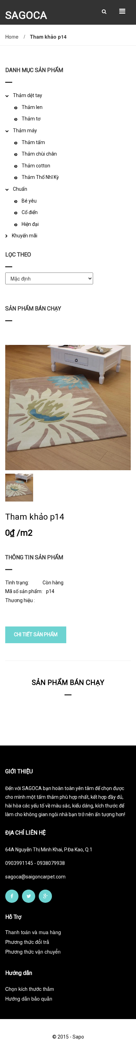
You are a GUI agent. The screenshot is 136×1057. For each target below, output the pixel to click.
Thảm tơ (31, 118)
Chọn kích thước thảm (29, 988)
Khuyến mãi (24, 235)
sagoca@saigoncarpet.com (35, 876)
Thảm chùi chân (39, 154)
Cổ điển (30, 212)
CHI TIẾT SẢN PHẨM (36, 634)
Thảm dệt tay (27, 95)
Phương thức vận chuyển (33, 951)
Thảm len (32, 107)
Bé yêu (29, 201)
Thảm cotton (36, 165)
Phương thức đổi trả (27, 941)
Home (11, 36)
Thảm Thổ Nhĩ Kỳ (40, 177)
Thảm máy (25, 130)
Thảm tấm (33, 142)
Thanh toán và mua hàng (33, 932)
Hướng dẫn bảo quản (28, 998)
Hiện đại (30, 224)
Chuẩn (20, 189)
